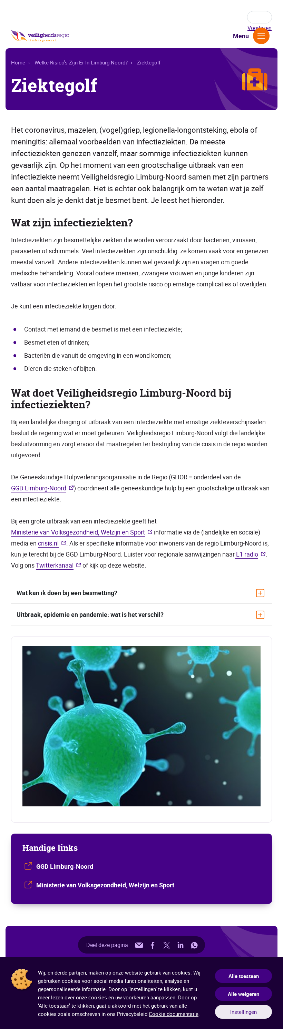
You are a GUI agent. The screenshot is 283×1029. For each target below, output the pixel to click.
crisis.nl (48, 543)
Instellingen (243, 1011)
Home (18, 62)
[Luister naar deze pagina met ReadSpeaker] (259, 17)
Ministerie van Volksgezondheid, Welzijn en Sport (78, 532)
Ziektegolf (148, 62)
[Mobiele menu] (261, 36)
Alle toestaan (243, 975)
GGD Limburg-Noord (38, 488)
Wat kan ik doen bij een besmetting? (67, 593)
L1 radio (246, 554)
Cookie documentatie (173, 1013)
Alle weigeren (243, 993)
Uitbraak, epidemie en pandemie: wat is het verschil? (90, 614)
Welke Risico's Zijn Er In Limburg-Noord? (81, 62)
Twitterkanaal (55, 565)
